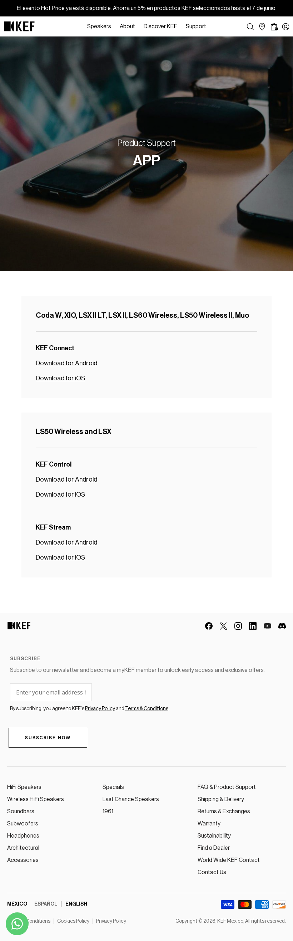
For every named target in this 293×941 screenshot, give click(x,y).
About (127, 26)
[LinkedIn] (253, 626)
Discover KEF (160, 26)
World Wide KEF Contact (229, 860)
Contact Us (212, 872)
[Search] (250, 26)
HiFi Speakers (24, 787)
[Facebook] (209, 626)
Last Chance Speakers (131, 799)
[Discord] (282, 626)
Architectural (23, 848)
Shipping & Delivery (221, 799)
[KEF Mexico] (19, 26)
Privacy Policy (111, 921)
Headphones (23, 836)
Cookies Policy (73, 921)
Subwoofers (22, 824)
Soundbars (20, 811)
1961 (108, 811)
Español (45, 904)
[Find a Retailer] (262, 26)
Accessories (23, 860)
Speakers (99, 26)
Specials (113, 787)
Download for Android (66, 363)
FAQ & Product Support (227, 787)
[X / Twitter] (223, 626)
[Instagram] (238, 626)
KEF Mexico (230, 921)
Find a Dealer (214, 848)
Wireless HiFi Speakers (35, 799)
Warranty (209, 824)
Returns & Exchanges (224, 811)
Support (196, 26)
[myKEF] (285, 26)
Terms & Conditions (28, 921)
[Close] (214, 26)
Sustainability (214, 836)
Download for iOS (60, 378)
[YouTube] (267, 626)
